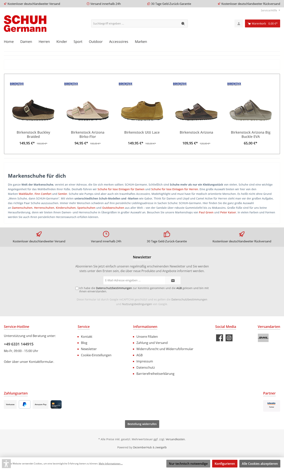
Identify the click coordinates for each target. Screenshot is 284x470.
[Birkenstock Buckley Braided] (33, 101)
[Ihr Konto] (239, 23)
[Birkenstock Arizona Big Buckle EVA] (251, 101)
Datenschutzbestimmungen (189, 299)
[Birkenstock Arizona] (196, 101)
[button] (6, 463)
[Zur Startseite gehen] (25, 23)
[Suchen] (183, 23)
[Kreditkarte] (56, 404)
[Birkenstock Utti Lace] (142, 101)
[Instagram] (229, 337)
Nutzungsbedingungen (137, 304)
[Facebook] (219, 337)
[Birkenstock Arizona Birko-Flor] (87, 101)
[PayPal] (25, 404)
